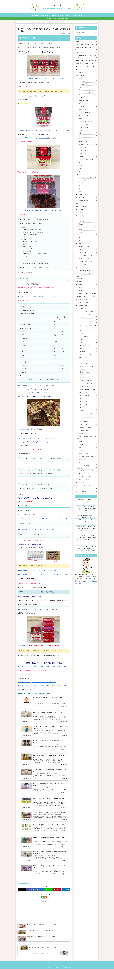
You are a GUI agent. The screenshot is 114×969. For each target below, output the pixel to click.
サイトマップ (68, 964)
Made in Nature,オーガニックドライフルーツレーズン (32, 393)
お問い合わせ (61, 964)
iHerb (42, 43)
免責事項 (55, 964)
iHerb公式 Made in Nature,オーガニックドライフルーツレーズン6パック (44, 78)
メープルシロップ (22, 429)
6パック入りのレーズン (25, 645)
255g (24, 514)
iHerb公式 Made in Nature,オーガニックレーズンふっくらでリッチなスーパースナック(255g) (44, 130)
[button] (96, 32)
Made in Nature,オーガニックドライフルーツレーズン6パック (34, 438)
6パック (20, 514)
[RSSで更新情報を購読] (45, 897)
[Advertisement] (44, 912)
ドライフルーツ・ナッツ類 (24, 883)
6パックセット (43, 138)
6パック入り (28, 548)
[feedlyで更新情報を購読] (42, 897)
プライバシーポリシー (47, 964)
